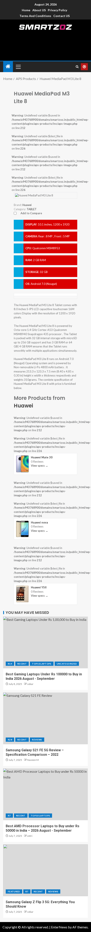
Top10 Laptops (41, 663)
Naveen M (33, 759)
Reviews (37, 739)
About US (39, 10)
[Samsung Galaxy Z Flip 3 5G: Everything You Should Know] (45, 870)
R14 (10, 663)
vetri (29, 835)
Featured (14, 891)
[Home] (8, 66)
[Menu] (18, 66)
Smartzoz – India (46, 34)
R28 (10, 739)
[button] (18, 66)
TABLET (32, 209)
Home (26, 10)
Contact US (61, 16)
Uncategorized (67, 663)
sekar (30, 684)
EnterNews (59, 927)
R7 (9, 815)
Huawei (23, 405)
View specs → (39, 465)
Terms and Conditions (35, 16)
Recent (22, 663)
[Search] (77, 67)
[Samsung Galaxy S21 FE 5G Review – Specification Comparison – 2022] (45, 718)
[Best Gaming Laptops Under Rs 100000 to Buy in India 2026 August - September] (45, 642)
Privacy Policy (57, 10)
